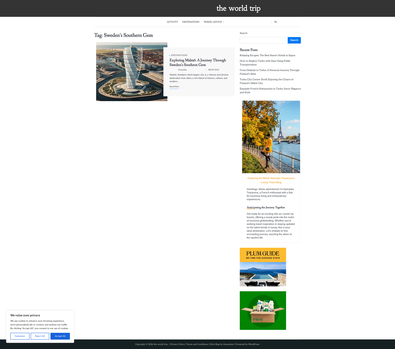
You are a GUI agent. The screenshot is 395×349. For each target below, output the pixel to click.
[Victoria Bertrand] (271, 137)
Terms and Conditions (197, 344)
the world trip (239, 8)
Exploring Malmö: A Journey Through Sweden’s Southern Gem (198, 62)
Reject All (40, 336)
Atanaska (182, 70)
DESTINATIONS (190, 22)
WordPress (253, 344)
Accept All (60, 336)
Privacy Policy (177, 344)
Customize (20, 336)
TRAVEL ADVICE (213, 22)
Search (243, 33)
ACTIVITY (172, 22)
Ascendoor (228, 344)
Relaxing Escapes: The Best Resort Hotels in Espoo (267, 55)
